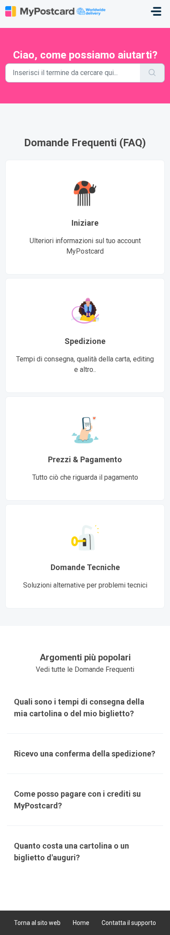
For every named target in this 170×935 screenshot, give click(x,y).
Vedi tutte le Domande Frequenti (85, 669)
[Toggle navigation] (156, 11)
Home (81, 922)
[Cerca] (152, 72)
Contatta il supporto (129, 922)
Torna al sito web (37, 922)
